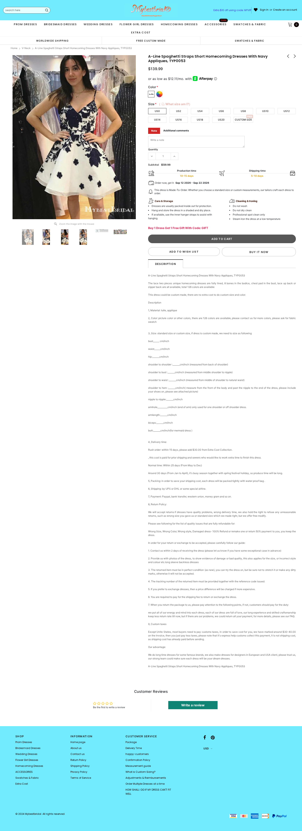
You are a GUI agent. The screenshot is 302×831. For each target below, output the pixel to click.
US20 (221, 119)
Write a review (193, 705)
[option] (52, 40)
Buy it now (259, 252)
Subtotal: (153, 164)
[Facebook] (204, 737)
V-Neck (26, 48)
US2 (178, 111)
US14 (157, 119)
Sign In (264, 9)
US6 (221, 111)
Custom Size (243, 119)
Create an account (285, 9)
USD (206, 748)
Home (14, 48)
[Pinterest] (213, 737)
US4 (200, 111)
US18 (200, 119)
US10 (265, 111)
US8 (243, 111)
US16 (178, 119)
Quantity (153, 149)
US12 (287, 111)
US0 (157, 111)
